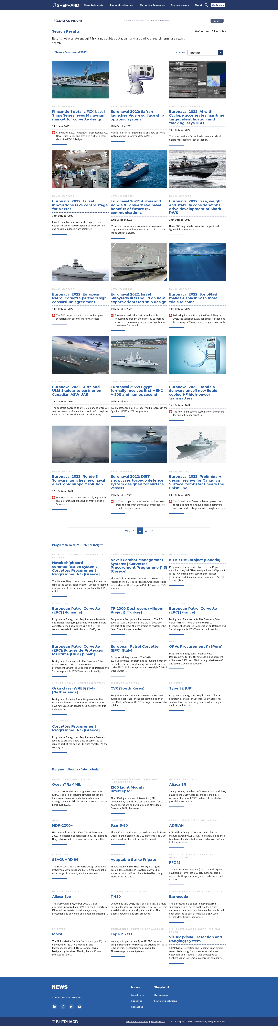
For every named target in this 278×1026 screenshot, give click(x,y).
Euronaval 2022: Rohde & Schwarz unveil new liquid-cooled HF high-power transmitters (194, 392)
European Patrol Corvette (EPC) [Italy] (134, 648)
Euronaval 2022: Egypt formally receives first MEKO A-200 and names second (137, 391)
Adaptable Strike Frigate (133, 859)
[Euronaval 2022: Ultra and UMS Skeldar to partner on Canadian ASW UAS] (80, 355)
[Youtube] (79, 1006)
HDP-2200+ (62, 825)
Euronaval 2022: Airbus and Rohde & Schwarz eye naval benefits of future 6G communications (136, 207)
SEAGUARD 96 (65, 859)
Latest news (138, 995)
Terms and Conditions (137, 1021)
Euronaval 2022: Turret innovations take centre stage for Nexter (80, 205)
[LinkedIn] (54, 1006)
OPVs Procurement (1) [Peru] (196, 646)
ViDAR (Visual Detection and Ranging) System (195, 939)
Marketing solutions (165, 1001)
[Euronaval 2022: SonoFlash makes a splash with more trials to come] (197, 262)
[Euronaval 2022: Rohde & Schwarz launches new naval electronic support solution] (80, 444)
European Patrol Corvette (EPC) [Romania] (76, 610)
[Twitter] (71, 1006)
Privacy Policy (158, 1021)
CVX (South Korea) (128, 688)
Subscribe (136, 1001)
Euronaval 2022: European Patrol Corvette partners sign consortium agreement (79, 298)
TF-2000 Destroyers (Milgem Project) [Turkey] (137, 610)
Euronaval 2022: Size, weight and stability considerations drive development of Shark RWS (195, 207)
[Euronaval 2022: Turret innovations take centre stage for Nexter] (80, 169)
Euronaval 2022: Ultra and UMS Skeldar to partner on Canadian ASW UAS (76, 391)
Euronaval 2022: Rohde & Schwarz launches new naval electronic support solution (78, 480)
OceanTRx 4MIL (66, 784)
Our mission (161, 995)
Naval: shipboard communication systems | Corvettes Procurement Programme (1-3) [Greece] (76, 568)
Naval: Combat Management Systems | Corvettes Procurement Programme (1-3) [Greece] (139, 565)
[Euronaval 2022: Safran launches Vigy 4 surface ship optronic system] (139, 79)
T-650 (116, 897)
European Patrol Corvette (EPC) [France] (193, 610)
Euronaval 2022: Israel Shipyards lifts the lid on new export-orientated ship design (139, 298)
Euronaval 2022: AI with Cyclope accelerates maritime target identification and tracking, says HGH (196, 117)
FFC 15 (174, 862)
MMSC (57, 934)
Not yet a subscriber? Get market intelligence (147, 21)
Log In (217, 21)
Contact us (218, 5)
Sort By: (180, 52)
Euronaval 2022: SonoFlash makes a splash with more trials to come (194, 298)
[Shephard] (66, 5)
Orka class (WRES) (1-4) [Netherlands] (73, 690)
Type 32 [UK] (181, 688)
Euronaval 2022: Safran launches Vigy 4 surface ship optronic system (137, 115)
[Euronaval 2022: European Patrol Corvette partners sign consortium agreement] (80, 262)
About (198, 5)
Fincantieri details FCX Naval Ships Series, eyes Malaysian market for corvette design (78, 115)
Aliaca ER (177, 784)
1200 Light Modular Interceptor (128, 789)
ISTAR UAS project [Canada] (194, 560)
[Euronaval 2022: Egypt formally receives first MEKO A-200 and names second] (139, 355)
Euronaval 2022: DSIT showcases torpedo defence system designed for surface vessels (137, 482)
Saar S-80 (119, 825)
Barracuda (178, 897)
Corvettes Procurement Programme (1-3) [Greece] (76, 728)
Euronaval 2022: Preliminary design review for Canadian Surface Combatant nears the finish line (196, 482)
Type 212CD (121, 934)
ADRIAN (176, 825)
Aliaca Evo (61, 897)
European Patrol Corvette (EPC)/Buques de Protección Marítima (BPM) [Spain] (78, 650)
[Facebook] (63, 1006)
